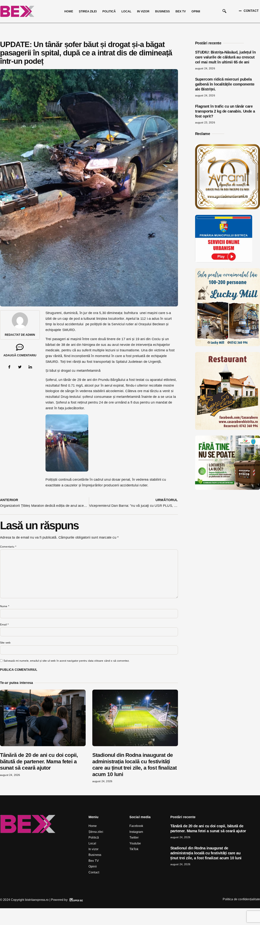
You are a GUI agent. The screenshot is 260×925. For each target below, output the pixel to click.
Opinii (195, 11)
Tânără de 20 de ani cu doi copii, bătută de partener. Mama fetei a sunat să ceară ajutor (39, 761)
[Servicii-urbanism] (223, 261)
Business (162, 11)
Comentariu (8, 546)
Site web (5, 642)
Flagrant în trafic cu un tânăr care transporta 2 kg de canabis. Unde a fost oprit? (225, 111)
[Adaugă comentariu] (20, 347)
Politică (109, 11)
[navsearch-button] (224, 11)
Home (68, 11)
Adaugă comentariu (19, 355)
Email (4, 624)
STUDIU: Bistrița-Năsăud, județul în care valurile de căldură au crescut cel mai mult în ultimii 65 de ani (225, 57)
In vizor (143, 11)
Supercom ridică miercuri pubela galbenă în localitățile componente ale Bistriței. (224, 84)
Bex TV (180, 11)
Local (126, 11)
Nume (4, 606)
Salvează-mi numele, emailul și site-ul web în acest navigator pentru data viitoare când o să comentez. (66, 660)
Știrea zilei (88, 11)
